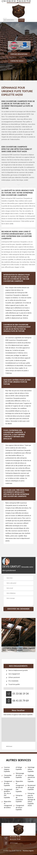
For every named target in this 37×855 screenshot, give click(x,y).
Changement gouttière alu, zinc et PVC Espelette (8, 793)
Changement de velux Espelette (8, 783)
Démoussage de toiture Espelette (20, 775)
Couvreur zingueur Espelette (7, 769)
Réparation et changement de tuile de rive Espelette (20, 786)
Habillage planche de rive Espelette (31, 778)
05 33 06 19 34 (10, 1)
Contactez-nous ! (17, 61)
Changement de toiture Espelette (20, 807)
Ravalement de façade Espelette (31, 787)
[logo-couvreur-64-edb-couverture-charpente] (18, 11)
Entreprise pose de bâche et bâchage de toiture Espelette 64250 (31, 799)
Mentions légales (28, 851)
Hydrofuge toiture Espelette (31, 769)
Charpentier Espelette (8, 776)
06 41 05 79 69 (25, 1)
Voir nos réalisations (18, 54)
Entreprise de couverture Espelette (19, 798)
